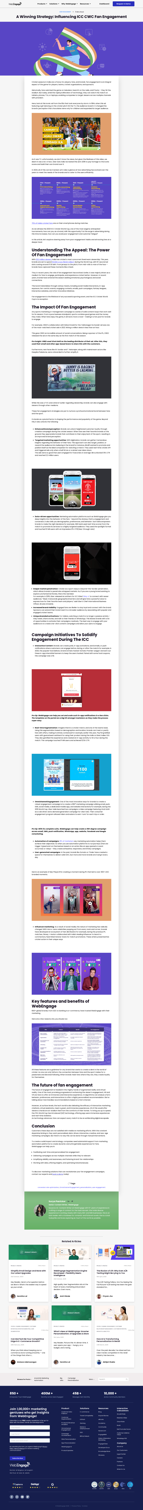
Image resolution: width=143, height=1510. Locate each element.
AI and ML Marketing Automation (41, 1379)
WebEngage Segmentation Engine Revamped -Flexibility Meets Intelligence (70, 1273)
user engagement (98, 1187)
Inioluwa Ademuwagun (26, 1362)
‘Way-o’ (86, 596)
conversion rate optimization (48, 1187)
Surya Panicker (57, 1201)
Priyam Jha (108, 1296)
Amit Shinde (65, 1296)
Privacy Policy (76, 1506)
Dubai (21, 1473)
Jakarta (27, 1473)
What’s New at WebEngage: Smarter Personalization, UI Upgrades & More (71, 1332)
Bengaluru (20, 1470)
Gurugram (29, 1470)
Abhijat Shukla (109, 1362)
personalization (85, 1187)
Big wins (61, 1379)
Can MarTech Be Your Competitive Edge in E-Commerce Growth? (27, 1340)
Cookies (85, 1506)
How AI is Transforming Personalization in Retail (108, 1340)
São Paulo (13, 1473)
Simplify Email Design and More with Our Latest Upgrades (28, 1271)
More (91, 1379)
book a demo (57, 1174)
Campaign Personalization (73, 1379)
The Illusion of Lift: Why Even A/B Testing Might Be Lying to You (112, 1271)
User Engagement (65, 12)
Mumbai (12, 1470)
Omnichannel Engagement (70, 1187)
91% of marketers (67, 841)
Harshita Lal (22, 1296)
